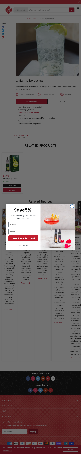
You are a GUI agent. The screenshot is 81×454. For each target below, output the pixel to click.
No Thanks (23, 245)
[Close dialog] (72, 206)
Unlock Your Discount (23, 238)
